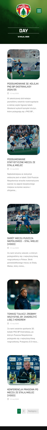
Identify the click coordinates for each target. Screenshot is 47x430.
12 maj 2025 (14, 93)
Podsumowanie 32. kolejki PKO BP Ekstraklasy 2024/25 (23, 86)
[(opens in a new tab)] (23, 370)
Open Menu (39, 10)
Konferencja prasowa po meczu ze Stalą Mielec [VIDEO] (22, 392)
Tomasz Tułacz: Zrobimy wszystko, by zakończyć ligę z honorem (22, 317)
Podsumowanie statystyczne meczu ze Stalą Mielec (21, 162)
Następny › (32, 411)
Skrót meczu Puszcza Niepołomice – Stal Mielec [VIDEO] (22, 241)
